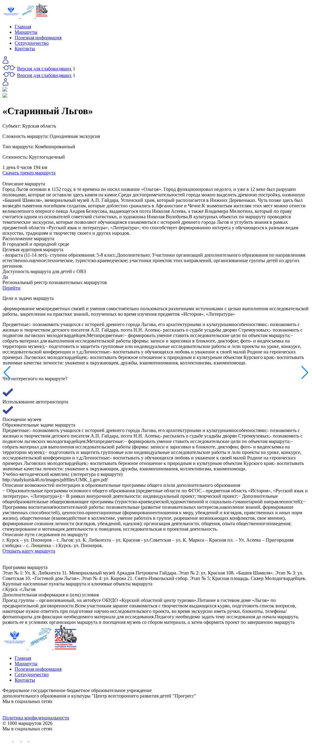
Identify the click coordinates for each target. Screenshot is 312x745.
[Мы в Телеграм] (117, 709)
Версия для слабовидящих (44, 68)
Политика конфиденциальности (35, 717)
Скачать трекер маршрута (28, 172)
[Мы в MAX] (194, 709)
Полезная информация (38, 37)
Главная (23, 26)
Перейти (11, 287)
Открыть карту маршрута (28, 550)
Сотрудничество (32, 43)
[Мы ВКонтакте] (41, 709)
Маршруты (26, 32)
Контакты (25, 48)
